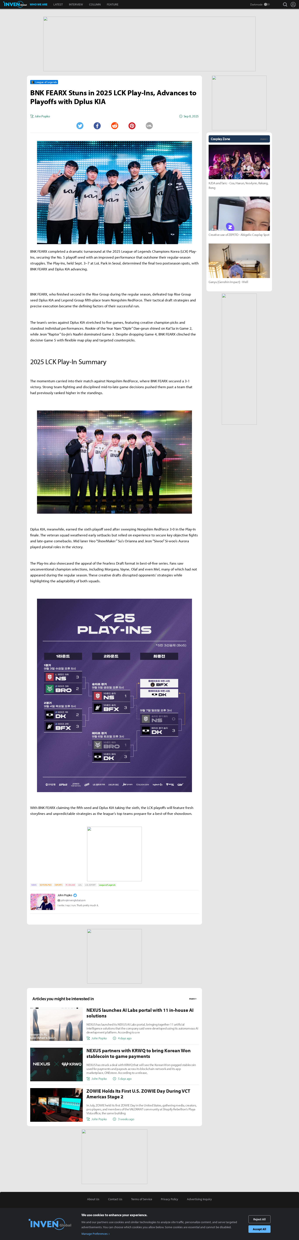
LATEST (58, 4)
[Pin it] (131, 125)
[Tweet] (79, 125)
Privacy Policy (169, 1199)
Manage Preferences (94, 1234)
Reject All (259, 1219)
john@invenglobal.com (73, 900)
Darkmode (256, 4)
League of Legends (107, 884)
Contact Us (115, 1199)
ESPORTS (58, 884)
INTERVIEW (76, 4)
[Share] (97, 125)
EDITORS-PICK (45, 884)
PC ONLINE (70, 884)
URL (149, 126)
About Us (93, 1199)
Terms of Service (141, 1199)
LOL (80, 884)
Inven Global (15, 4)
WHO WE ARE (38, 4)
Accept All (259, 1229)
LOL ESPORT (90, 884)
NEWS (34, 884)
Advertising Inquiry (199, 1199)
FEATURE (112, 4)
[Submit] (114, 125)
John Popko (65, 895)
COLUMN (95, 4)
